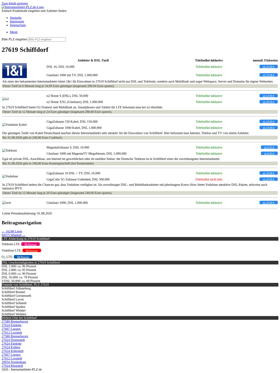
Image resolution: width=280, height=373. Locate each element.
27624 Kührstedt (12, 351)
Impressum (17, 21)
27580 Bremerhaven (15, 321)
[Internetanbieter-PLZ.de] (23, 7)
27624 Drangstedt (13, 340)
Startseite (16, 17)
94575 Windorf (13, 235)
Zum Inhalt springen (15, 3)
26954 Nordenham (14, 362)
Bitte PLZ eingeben (14, 39)
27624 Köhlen (11, 347)
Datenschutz (18, 25)
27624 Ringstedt (12, 365)
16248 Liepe (12, 231)
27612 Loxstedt (12, 332)
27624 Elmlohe (12, 325)
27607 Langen (11, 329)
